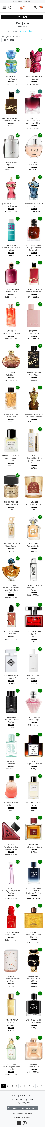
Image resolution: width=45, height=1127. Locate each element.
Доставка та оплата (22, 1113)
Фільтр (23, 16)
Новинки (12, 31)
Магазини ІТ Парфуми (21, 2)
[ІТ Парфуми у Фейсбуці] (19, 1122)
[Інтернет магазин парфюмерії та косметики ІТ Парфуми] (22, 7)
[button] (10, 7)
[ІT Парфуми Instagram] (25, 1122)
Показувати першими (11, 36)
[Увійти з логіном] (35, 7)
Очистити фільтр (27, 31)
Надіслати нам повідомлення (24, 1108)
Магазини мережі (22, 1117)
